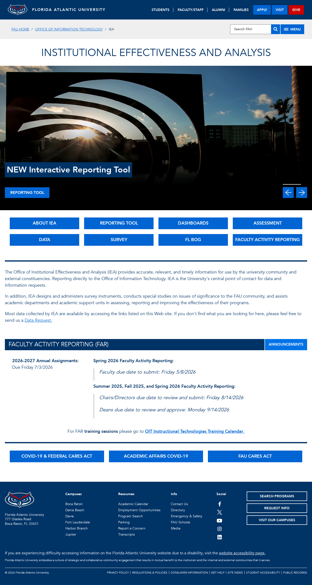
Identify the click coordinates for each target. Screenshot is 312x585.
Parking (124, 522)
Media (175, 528)
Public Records (295, 573)
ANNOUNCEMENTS (286, 344)
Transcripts (126, 534)
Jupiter (70, 534)
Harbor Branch (76, 528)
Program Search (130, 516)
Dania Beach (74, 510)
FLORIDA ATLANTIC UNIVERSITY (69, 9)
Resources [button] (126, 494)
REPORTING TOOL (119, 223)
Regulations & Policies (149, 573)
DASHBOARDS (193, 223)
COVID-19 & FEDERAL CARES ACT (56, 456)
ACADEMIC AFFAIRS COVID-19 (156, 456)
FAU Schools (180, 522)
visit (280, 10)
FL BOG (193, 240)
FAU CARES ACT (255, 456)
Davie (69, 516)
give (296, 10)
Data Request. (38, 320)
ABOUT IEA (44, 223)
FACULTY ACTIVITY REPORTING (267, 240)
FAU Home (20, 29)
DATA (44, 240)
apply (262, 10)
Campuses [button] (73, 494)
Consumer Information (189, 573)
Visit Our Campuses (277, 520)
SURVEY (119, 240)
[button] (288, 192)
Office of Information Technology (69, 29)
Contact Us (179, 504)
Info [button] (174, 494)
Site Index (235, 573)
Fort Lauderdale (77, 522)
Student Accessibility (263, 573)
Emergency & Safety (186, 516)
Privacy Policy (118, 573)
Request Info (277, 508)
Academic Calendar (133, 504)
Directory (178, 510)
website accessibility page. (242, 553)
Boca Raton (74, 504)
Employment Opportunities (139, 510)
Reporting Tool (27, 192)
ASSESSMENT (268, 223)
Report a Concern (132, 528)
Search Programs (277, 496)
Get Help (217, 573)
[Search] (275, 29)
